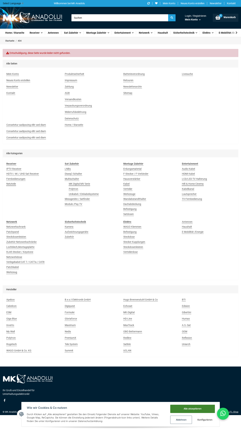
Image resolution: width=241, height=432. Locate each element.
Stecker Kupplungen (134, 241)
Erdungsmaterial (132, 168)
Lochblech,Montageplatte (20, 247)
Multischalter (72, 178)
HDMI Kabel (188, 173)
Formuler (70, 312)
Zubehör (69, 236)
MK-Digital (129, 312)
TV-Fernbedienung (192, 199)
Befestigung (130, 209)
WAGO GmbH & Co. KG (18, 350)
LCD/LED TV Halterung (194, 178)
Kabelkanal (188, 188)
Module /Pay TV (73, 204)
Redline (127, 337)
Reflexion (187, 337)
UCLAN (127, 350)
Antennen (187, 221)
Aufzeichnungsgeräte (76, 231)
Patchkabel (12, 267)
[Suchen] (172, 17)
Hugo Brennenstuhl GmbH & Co (140, 299)
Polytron (73, 188)
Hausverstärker (131, 178)
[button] (195, 17)
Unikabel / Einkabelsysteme (84, 194)
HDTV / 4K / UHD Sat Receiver (22, 173)
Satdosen (128, 214)
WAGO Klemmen (132, 226)
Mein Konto (169, 3)
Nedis (68, 331)
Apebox (10, 299)
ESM (8, 312)
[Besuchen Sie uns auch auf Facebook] (5, 400)
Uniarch (186, 344)
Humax (186, 318)
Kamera (69, 226)
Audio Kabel (188, 168)
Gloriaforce (71, 318)
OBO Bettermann (132, 331)
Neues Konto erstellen (192, 3)
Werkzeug (11, 272)
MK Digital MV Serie (79, 183)
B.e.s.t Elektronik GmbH (78, 299)
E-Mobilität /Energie (192, 231)
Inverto (10, 325)
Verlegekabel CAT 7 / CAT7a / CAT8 (25, 262)
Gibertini (186, 312)
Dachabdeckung (132, 204)
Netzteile (11, 183)
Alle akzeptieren (192, 408)
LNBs (68, 168)
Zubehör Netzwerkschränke (21, 241)
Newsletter (216, 3)
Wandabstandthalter (134, 199)
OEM (184, 331)
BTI (184, 299)
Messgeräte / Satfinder (77, 199)
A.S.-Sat (186, 325)
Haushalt (187, 226)
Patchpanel (12, 231)
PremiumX (70, 337)
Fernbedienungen (15, 178)
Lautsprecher (189, 194)
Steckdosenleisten (16, 236)
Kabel (126, 183)
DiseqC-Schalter (73, 173)
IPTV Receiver (13, 168)
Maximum (70, 325)
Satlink (127, 344)
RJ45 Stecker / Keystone (19, 252)
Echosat (127, 306)
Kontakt (231, 3)
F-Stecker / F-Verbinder (135, 173)
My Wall (10, 331)
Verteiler (127, 188)
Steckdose (129, 236)
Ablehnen (181, 419)
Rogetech (11, 344)
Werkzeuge (129, 194)
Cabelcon (11, 306)
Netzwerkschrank (16, 226)
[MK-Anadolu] (32, 18)
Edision (186, 306)
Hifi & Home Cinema (193, 183)
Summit (69, 350)
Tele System (71, 344)
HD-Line (127, 318)
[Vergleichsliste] (148, 3)
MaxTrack (128, 325)
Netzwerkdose (14, 257)
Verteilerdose (130, 252)
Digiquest (70, 306)
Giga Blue (11, 318)
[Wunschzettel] (156, 3)
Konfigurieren (204, 419)
